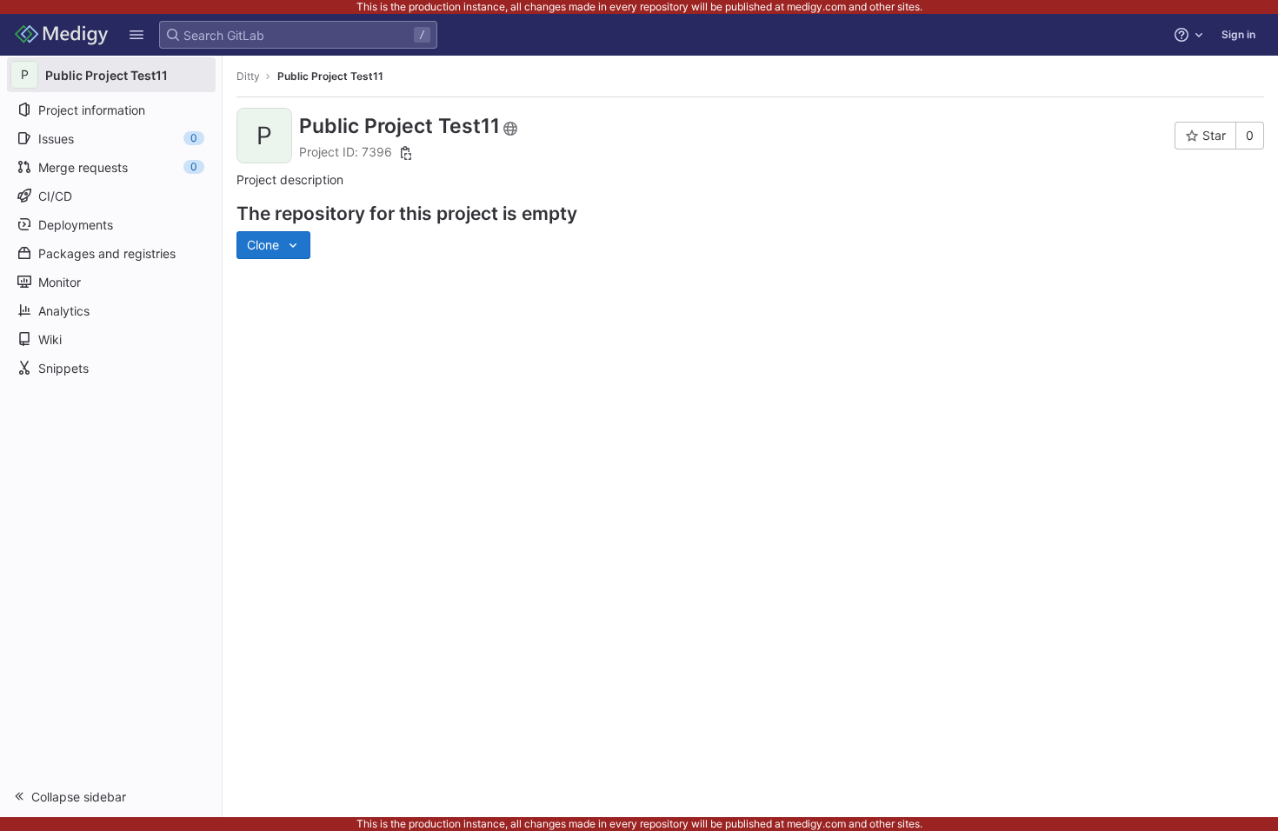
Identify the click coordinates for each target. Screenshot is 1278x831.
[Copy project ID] (406, 153)
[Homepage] (61, 34)
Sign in (1238, 34)
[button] (136, 35)
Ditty (248, 76)
